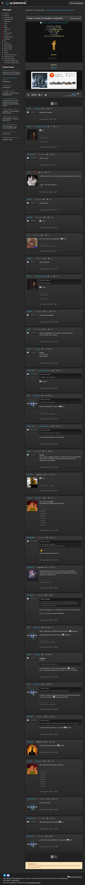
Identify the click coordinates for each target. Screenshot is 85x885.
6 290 (53, 716)
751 (47, 716)
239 (45, 498)
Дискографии (8, 45)
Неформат (7, 39)
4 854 (59, 370)
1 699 (53, 818)
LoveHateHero (31, 799)
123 (47, 741)
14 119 (51, 217)
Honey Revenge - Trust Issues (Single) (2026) (10, 127)
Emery (29, 329)
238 (50, 258)
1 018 (49, 199)
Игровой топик (7, 139)
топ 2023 (42, 520)
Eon (28, 235)
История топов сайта (10, 54)
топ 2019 (42, 511)
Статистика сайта (9, 58)
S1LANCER (30, 595)
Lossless (6, 43)
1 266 (44, 108)
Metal (5, 27)
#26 (41, 186)
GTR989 (6, 91)
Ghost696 (30, 716)
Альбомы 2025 (8, 19)
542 (52, 595)
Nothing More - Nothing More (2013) (10, 119)
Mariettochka (31, 818)
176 (48, 567)
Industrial (7, 29)
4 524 (50, 108)
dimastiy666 (31, 154)
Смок (28, 395)
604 (50, 799)
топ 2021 (42, 516)
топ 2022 (42, 518)
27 (46, 258)
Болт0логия (6, 81)
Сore (5, 25)
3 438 (44, 395)
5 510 (54, 154)
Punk (5, 23)
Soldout (29, 258)
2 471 (50, 126)
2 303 (42, 172)
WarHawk (30, 742)
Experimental (8, 33)
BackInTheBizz (8, 137)
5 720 (53, 474)
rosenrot (29, 311)
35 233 (51, 395)
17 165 (48, 172)
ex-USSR (6, 35)
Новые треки (76, 18)
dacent (29, 199)
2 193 (51, 329)
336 (52, 836)
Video (5, 51)
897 (54, 370)
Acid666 (29, 217)
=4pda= (52, 485)
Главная (6, 13)
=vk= (40, 485)
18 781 (56, 799)
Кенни (74, 94)
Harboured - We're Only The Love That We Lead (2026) (11, 73)
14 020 (53, 311)
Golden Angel (31, 370)
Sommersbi (30, 836)
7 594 (53, 567)
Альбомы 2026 (8, 17)
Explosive (30, 474)
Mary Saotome (8, 109)
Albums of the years (46, 582)
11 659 (51, 498)
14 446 (53, 741)
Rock (5, 31)
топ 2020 (42, 513)
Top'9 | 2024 (43, 138)
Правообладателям (33, 882)
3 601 (45, 329)
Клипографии (8, 47)
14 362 (57, 126)
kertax (29, 126)
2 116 (48, 235)
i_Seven (29, 498)
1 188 (47, 311)
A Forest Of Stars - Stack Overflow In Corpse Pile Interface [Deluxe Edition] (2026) (11, 103)
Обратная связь (9, 56)
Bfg (5, 85)
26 (47, 595)
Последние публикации (11, 60)
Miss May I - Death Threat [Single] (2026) (11, 94)
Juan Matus (30, 567)
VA (5, 41)
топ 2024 (42, 522)
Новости (6, 15)
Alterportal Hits (8, 37)
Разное (6, 53)
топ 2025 (42, 525)
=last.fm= (46, 485)
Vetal (28, 172)
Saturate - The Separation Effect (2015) (11, 112)
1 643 (47, 474)
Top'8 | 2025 (43, 141)
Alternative (7, 21)
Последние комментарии (11, 62)
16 (48, 154)
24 (43, 235)
